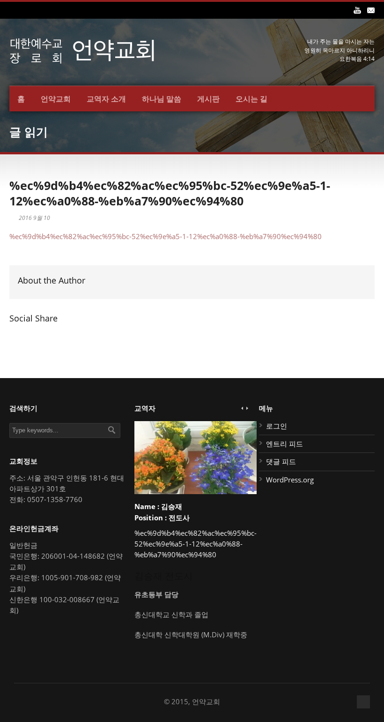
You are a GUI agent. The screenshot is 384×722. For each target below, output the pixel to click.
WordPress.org (290, 479)
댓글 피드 (281, 461)
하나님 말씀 (161, 99)
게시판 (208, 99)
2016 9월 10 (34, 218)
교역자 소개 (106, 99)
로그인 (276, 425)
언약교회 (56, 99)
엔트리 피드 (284, 443)
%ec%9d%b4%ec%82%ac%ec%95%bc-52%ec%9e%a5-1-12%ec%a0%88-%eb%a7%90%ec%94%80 (169, 193)
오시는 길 (251, 99)
